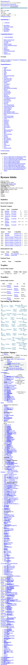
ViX (8, 634)
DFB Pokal (9, 400)
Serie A (8, 392)
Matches (6, 354)
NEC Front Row (11, 621)
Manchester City (11, 430)
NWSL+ (9, 623)
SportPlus (9, 628)
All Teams (6, 506)
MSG (8, 620)
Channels (6, 508)
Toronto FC (11, 475)
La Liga (9, 390)
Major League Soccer (12, 376)
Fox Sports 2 (10, 571)
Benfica (9, 446)
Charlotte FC (11, 468)
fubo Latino (10, 613)
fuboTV (9, 577)
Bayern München (11, 448)
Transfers (3, 196)
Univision (9, 589)
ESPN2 (9, 564)
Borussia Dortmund (11, 450)
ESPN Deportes (11, 567)
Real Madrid (10, 437)
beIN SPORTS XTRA (12, 599)
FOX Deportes (10, 588)
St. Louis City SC (12, 491)
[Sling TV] (10, 59)
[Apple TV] (16, 59)
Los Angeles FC (12, 486)
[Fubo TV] (3, 59)
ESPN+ (9, 570)
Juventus (9, 440)
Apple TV (9, 573)
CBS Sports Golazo (12, 603)
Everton (9, 435)
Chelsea (9, 428)
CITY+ (8, 606)
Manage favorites (6, 16)
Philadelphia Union (13, 478)
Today (8, 360)
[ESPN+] (8, 61)
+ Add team (6, 22)
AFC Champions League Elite (15, 254)
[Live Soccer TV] (5, 1)
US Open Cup (10, 377)
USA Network (10, 580)
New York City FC (12, 470)
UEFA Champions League (10, 45)
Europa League (10, 386)
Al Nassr (9, 454)
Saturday (9, 362)
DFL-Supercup (10, 397)
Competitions (4, 34)
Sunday (9, 364)
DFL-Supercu (7, 661)
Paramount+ (10, 574)
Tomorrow (9, 361)
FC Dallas (10, 489)
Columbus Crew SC (13, 477)
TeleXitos (9, 630)
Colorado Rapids (12, 492)
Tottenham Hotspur (11, 433)
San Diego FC (12, 500)
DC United (10, 473)
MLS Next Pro (10, 619)
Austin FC (11, 502)
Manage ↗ (7, 19)
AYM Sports (10, 598)
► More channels (5, 150)
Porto (8, 447)
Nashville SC (11, 461)
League (4, 13)
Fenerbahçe (10, 453)
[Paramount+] (23, 59)
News (5, 641)
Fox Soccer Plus (11, 566)
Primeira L (6, 660)
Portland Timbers (12, 495)
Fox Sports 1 (10, 569)
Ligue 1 (9, 394)
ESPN (8, 560)
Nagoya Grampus (7, 218)
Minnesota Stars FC (13, 498)
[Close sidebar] (1, 173)
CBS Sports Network (12, 563)
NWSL (8, 379)
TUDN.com (10, 633)
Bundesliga (9, 393)
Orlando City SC (12, 474)
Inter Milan (9, 442)
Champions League (11, 385)
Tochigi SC (7, 214)
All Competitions (8, 418)
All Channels (7, 638)
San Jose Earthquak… (13, 488)
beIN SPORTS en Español (10, 88)
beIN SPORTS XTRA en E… (14, 601)
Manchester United (11, 432)
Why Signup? (24, 355)
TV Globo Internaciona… (13, 585)
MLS (5, 650)
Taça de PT (6, 663)
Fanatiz (8, 555)
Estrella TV (10, 608)
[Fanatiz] (3, 61)
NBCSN (9, 583)
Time (9, 13)
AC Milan (9, 443)
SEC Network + (11, 627)
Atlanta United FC (13, 481)
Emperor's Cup (17, 233)
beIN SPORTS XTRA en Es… (11, 113)
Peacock (9, 591)
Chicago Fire (11, 464)
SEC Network (10, 626)
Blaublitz (7, 211)
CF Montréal (11, 480)
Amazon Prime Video (12, 594)
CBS (8, 559)
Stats (2, 193)
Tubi (8, 631)
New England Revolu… (14, 466)
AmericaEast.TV (11, 595)
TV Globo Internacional (10, 98)
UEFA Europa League (9, 51)
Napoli (8, 444)
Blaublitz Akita (12, 183)
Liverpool (9, 429)
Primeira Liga (10, 396)
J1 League (13, 218)
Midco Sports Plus (11, 617)
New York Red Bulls (13, 471)
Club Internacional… (13, 463)
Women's (6, 642)
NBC (8, 562)
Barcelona (9, 436)
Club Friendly (10, 415)
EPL (5, 653)
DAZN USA (10, 581)
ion (7, 616)
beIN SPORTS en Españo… (14, 576)
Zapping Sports (10, 635)
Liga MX (9, 409)
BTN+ (8, 602)
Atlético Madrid (11, 439)
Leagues (6, 370)
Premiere (9, 624)
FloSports (9, 610)
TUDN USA (10, 578)
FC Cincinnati (11, 467)
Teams (5, 420)
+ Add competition (8, 37)
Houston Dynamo (12, 484)
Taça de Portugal (11, 399)
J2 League (13, 211)
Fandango (9, 609)
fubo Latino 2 (10, 614)
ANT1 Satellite (10, 596)
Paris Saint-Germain (12, 451)
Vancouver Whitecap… (13, 485)
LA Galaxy (11, 496)
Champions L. (7, 645)
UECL (5, 647)
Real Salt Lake (11, 493)
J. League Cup (17, 235)
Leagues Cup (10, 407)
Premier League (11, 389)
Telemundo (9, 584)
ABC (8, 556)
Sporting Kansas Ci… (13, 503)
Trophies (3, 195)
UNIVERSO (10, 587)
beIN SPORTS (10, 557)
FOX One (9, 612)
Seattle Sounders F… (13, 499)
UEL (5, 646)
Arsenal (9, 426)
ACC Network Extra (12, 592)
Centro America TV (12, 605)
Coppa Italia (10, 401)
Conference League (11, 388)
